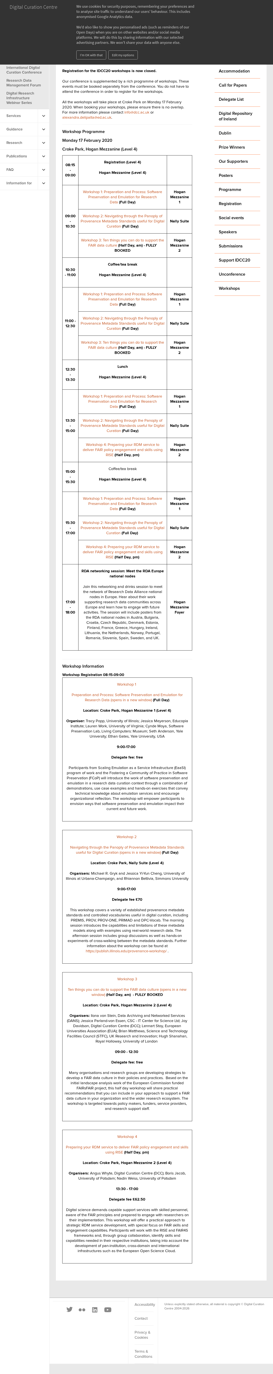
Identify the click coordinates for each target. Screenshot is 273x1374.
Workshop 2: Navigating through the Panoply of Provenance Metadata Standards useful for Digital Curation (122, 221)
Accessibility (144, 1305)
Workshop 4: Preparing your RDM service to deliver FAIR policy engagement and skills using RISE (123, 450)
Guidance (14, 129)
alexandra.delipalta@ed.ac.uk (86, 118)
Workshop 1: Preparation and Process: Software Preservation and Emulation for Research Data (122, 197)
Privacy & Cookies (143, 1335)
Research (14, 143)
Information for (19, 183)
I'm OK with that (91, 55)
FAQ (10, 170)
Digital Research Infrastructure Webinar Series (20, 98)
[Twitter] (69, 1310)
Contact (141, 1319)
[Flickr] (81, 1310)
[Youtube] (107, 1310)
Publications (16, 156)
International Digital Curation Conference (24, 70)
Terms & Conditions (143, 1354)
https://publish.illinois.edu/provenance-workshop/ (126, 951)
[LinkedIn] (94, 1310)
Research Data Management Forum (23, 83)
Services (13, 116)
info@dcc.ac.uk (136, 112)
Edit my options (123, 55)
